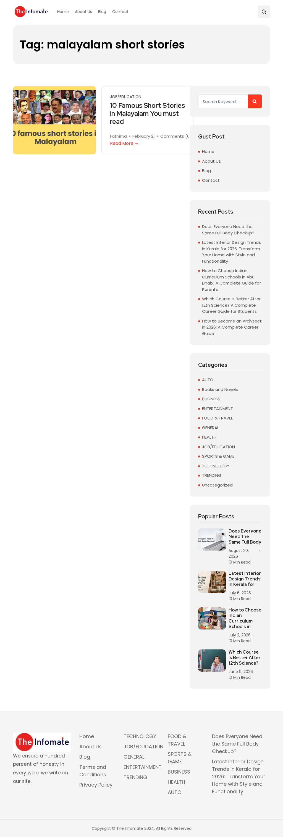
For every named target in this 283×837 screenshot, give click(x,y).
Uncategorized (217, 485)
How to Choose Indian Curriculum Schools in (245, 618)
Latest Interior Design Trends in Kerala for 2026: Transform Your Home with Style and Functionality (231, 251)
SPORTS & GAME (218, 456)
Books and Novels (220, 389)
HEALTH (209, 437)
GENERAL (210, 428)
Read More (121, 143)
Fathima (118, 136)
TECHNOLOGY (215, 466)
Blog (102, 11)
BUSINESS (211, 399)
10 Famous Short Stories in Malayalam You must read (147, 114)
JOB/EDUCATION (125, 97)
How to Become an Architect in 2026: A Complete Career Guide (232, 327)
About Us (83, 11)
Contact (120, 11)
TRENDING (211, 475)
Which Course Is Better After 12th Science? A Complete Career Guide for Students (231, 305)
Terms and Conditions (92, 771)
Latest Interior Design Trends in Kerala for (245, 579)
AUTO (207, 380)
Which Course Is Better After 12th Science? (245, 657)
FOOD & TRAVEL (217, 418)
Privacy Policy (95, 784)
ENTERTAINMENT (217, 408)
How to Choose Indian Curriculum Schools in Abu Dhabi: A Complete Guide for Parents (231, 280)
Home (63, 11)
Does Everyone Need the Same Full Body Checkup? (228, 230)
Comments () (176, 136)
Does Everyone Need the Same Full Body (245, 536)
